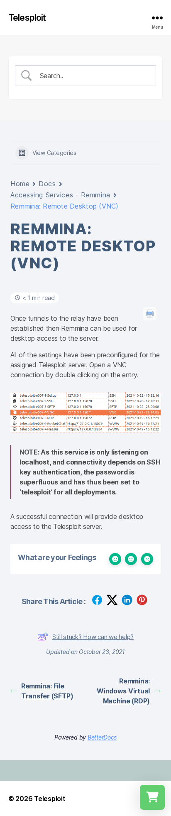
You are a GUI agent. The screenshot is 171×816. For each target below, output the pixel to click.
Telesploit (27, 17)
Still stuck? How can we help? (93, 637)
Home (19, 183)
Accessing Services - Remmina (60, 195)
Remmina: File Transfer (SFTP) (47, 691)
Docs (47, 183)
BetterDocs (102, 737)
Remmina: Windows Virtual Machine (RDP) (123, 691)
